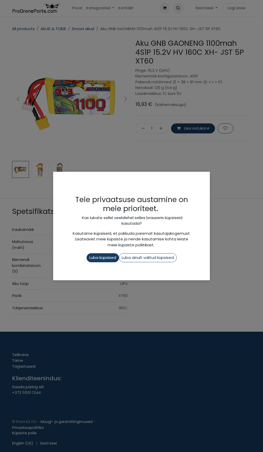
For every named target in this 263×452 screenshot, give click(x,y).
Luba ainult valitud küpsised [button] (148, 257)
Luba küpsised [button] (102, 257)
